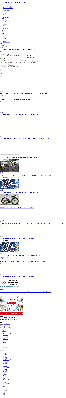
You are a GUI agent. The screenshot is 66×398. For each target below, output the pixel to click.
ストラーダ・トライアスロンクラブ (8, 333)
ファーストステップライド (7, 9)
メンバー (3, 378)
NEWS (3, 11)
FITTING (3, 30)
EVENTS (3, 18)
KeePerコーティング (6, 37)
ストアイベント (5, 21)
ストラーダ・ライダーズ (6, 379)
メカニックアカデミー (6, 10)
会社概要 (3, 345)
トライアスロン (5, 387)
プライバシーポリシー (5, 347)
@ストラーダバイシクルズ (6, 324)
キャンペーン (4, 352)
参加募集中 (4, 19)
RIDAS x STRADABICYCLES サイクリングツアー (10, 36)
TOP (2, 44)
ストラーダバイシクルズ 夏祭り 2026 (8, 6)
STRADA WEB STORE (6, 42)
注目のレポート (5, 20)
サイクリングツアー (6, 337)
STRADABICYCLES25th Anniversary (6, 355)
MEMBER (3, 31)
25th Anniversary (5, 12)
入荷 (4, 14)
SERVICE (3, 33)
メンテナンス (5, 382)
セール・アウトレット (6, 16)
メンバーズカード (5, 34)
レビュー (4, 330)
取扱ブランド (5, 386)
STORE (3, 40)
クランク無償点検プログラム (7, 383)
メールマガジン (5, 38)
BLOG (3, 26)
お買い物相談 (5, 390)
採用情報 (3, 394)
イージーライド (5, 24)
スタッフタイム (5, 28)
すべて (4, 27)
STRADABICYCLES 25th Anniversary (8, 7)
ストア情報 (4, 13)
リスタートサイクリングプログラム (8, 8)
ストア (3, 391)
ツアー (4, 23)
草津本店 (4, 41)
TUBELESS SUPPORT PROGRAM (6, 358)
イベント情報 (5, 329)
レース (4, 25)
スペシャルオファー (6, 365)
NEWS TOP (1, 73)
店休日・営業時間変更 (6, 17)
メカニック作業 (5, 389)
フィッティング (4, 331)
